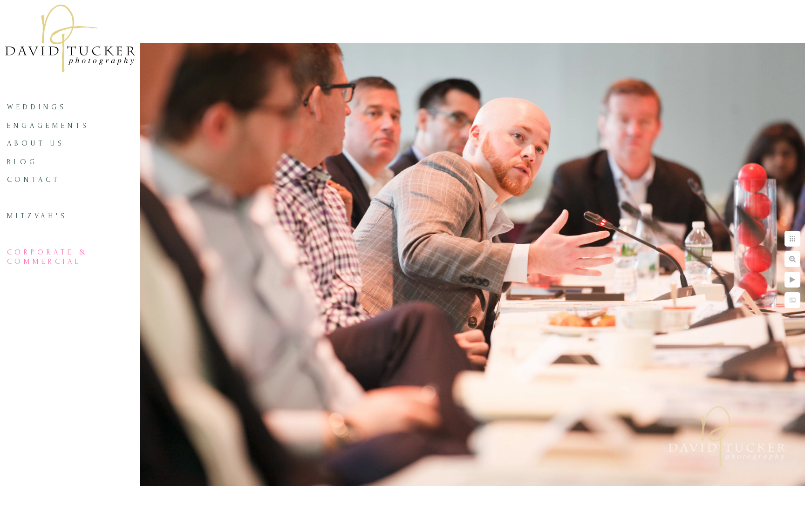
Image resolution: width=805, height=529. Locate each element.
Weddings (37, 107)
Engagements (48, 125)
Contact (33, 179)
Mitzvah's (37, 216)
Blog (22, 162)
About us (36, 143)
